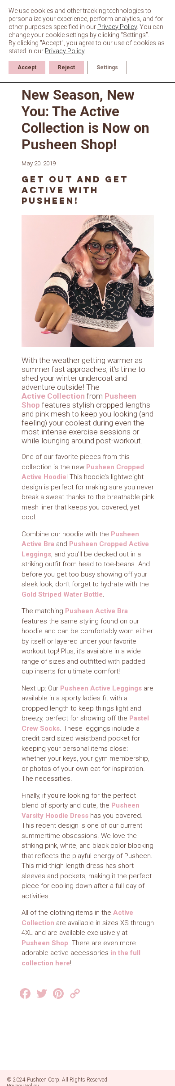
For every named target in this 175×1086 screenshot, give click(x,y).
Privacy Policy (117, 26)
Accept (27, 67)
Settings (107, 67)
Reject (66, 67)
